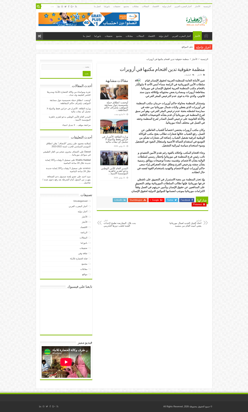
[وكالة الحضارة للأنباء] (195, 20)
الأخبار (197, 6)
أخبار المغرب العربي (182, 6)
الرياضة (83, 232)
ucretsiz (87, 168)
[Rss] (76, 7)
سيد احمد (86, 176)
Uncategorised (80, 201)
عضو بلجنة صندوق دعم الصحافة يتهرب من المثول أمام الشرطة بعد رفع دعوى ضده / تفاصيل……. (67, 179)
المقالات (145, 6)
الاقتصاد (155, 6)
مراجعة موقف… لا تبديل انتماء (76, 125)
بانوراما (107, 6)
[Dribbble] (62, 7)
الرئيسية (207, 6)
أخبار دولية (166, 6)
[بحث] (38, 6)
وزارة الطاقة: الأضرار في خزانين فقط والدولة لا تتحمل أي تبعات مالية (115, 139)
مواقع (84, 274)
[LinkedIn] (58, 7)
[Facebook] (69, 7)
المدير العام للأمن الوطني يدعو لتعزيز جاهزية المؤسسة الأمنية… (114, 171)
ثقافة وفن (82, 253)
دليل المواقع (187, 47)
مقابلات (135, 6)
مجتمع (126, 6)
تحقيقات (116, 6)
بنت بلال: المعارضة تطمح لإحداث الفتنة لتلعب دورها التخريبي (120, 223)
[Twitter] (65, 7)
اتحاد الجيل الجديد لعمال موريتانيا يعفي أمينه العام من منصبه (185, 223)
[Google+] (72, 7)
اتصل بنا (97, 6)
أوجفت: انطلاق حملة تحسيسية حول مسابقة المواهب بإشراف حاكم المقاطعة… (116, 106)
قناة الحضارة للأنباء (78, 258)
